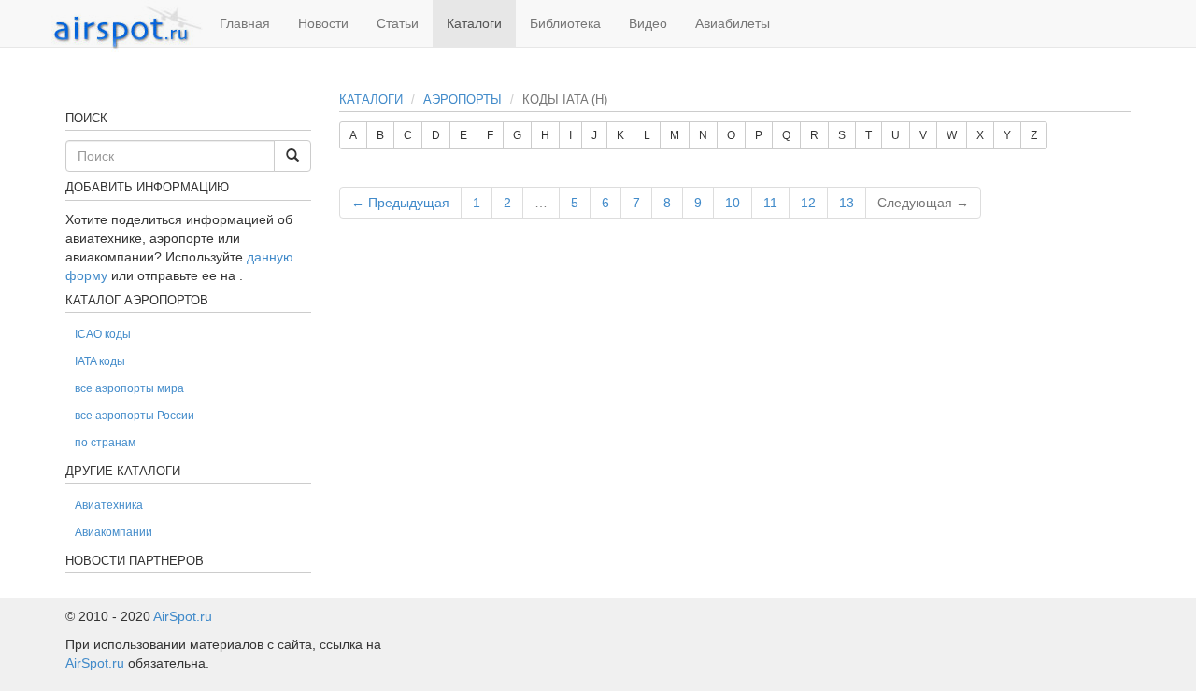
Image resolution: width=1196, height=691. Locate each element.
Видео (648, 23)
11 (770, 202)
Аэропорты (462, 99)
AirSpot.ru (182, 616)
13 (846, 202)
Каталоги (474, 23)
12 (808, 202)
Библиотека (565, 23)
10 (732, 202)
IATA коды (100, 361)
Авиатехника (109, 505)
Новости (323, 23)
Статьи (398, 23)
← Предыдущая (400, 202)
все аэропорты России (134, 415)
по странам (105, 442)
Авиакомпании (113, 532)
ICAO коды (103, 334)
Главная (245, 23)
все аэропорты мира (129, 388)
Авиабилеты (732, 23)
